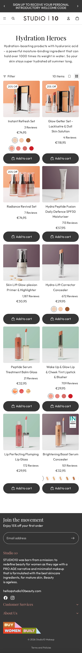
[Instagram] (12, 597)
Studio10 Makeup (45, 639)
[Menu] (4, 18)
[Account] (68, 18)
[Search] (13, 18)
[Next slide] (77, 6)
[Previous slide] (4, 6)
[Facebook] (5, 597)
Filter (11, 76)
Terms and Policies (41, 647)
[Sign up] (73, 538)
